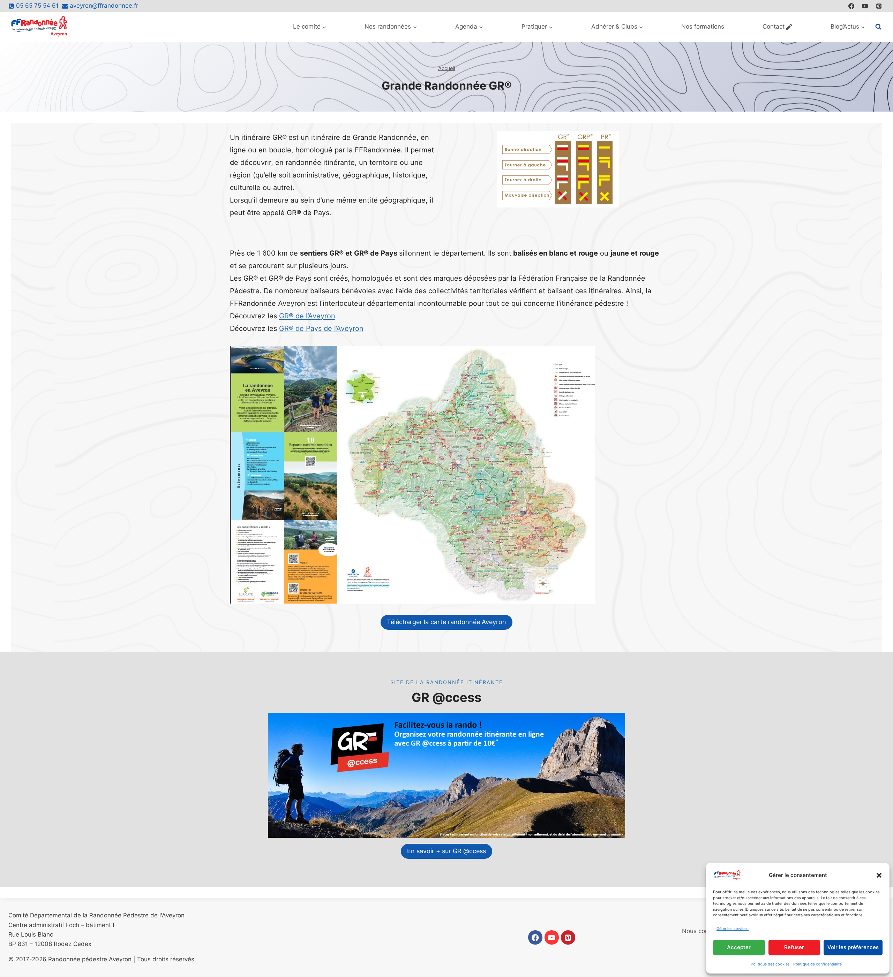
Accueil (446, 68)
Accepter (739, 947)
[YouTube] (865, 6)
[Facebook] (851, 6)
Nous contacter (703, 930)
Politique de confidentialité (817, 964)
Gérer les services (732, 928)
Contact (774, 26)
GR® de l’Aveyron (307, 316)
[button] (879, 875)
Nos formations (702, 26)
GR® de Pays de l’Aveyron (321, 328)
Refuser (794, 947)
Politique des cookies (770, 964)
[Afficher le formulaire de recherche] (878, 27)
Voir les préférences (853, 947)
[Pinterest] (879, 6)
